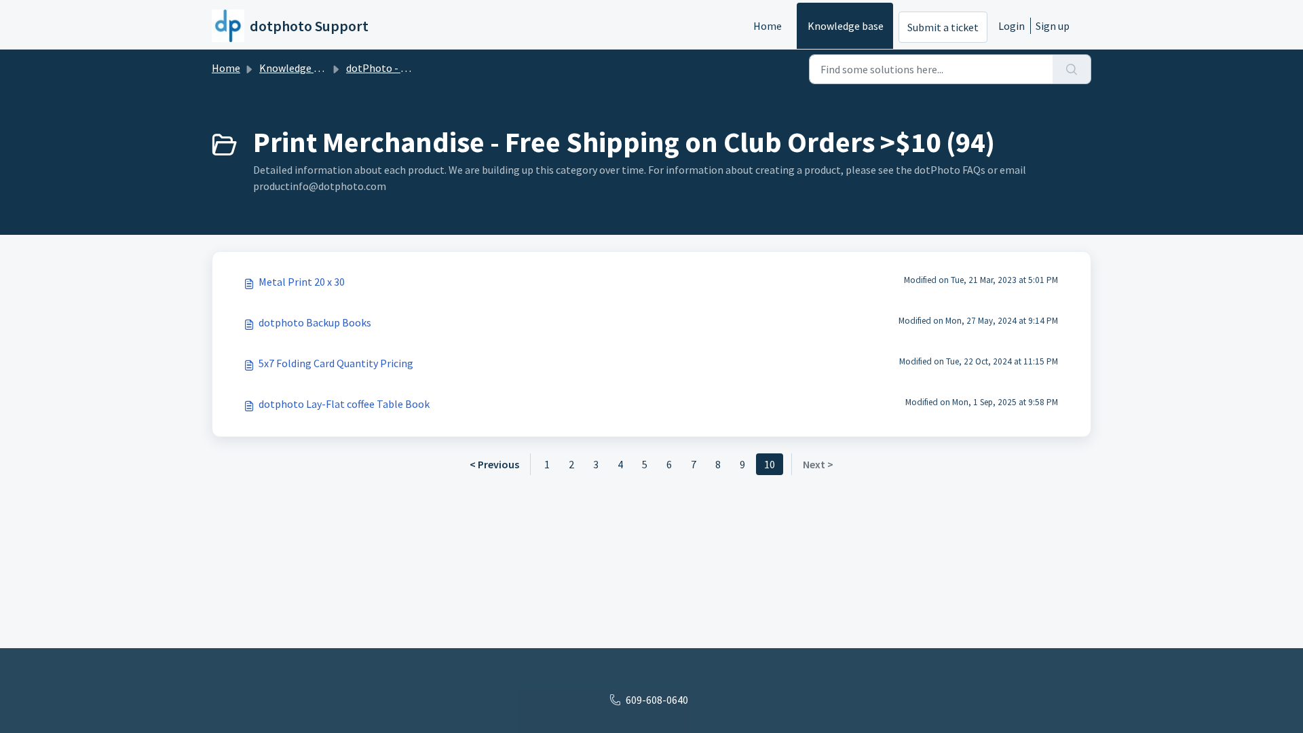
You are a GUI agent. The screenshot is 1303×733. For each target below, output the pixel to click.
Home (767, 26)
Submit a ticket (943, 27)
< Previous (494, 464)
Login (1011, 26)
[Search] (1072, 69)
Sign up (1053, 26)
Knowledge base (846, 26)
